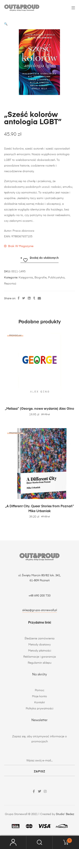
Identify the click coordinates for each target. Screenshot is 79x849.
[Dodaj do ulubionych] (70, 336)
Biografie (40, 277)
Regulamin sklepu (39, 662)
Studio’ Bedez (65, 814)
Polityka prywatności (39, 708)
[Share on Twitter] (23, 298)
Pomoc (39, 690)
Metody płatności (39, 650)
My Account (13, 842)
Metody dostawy (39, 644)
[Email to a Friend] (39, 298)
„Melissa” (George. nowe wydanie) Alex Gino (39, 409)
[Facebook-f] (33, 791)
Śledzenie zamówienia (39, 638)
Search (39, 842)
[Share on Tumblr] (34, 298)
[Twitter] (39, 791)
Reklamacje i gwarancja (39, 656)
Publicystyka (56, 277)
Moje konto (39, 696)
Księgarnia (26, 277)
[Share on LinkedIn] (29, 298)
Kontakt (39, 702)
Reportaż (10, 283)
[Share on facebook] (18, 298)
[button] (5, 24)
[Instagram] (45, 791)
